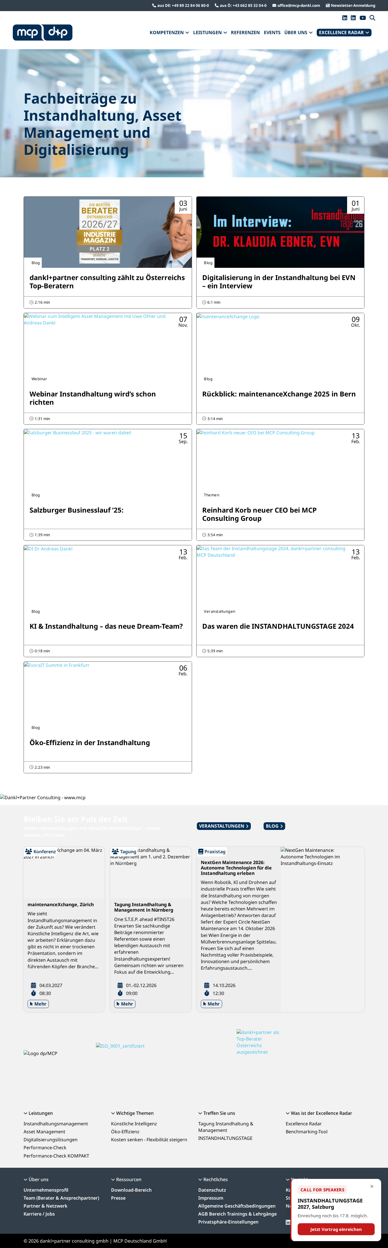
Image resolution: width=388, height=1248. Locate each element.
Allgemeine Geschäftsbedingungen (237, 1206)
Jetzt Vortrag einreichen (336, 1229)
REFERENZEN (245, 32)
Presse (118, 1198)
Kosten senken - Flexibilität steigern (149, 1139)
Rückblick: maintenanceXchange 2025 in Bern (279, 393)
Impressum (210, 1198)
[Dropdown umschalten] (187, 32)
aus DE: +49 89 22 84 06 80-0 (183, 5)
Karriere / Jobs (39, 1214)
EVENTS (272, 32)
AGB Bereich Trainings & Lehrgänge (237, 1214)
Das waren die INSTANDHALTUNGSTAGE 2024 (278, 626)
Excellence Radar (304, 1123)
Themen (211, 494)
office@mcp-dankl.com (299, 5)
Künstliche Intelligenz (134, 1123)
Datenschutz (212, 1190)
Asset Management (44, 1131)
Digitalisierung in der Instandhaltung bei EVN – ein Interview (279, 281)
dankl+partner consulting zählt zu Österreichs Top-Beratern (107, 281)
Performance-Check (45, 1147)
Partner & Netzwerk (45, 1206)
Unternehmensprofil (46, 1190)
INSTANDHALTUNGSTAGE (225, 1138)
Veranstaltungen (219, 611)
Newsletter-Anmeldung (353, 5)
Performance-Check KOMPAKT (56, 1156)
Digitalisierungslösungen (51, 1139)
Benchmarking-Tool (306, 1131)
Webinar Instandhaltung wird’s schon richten (93, 398)
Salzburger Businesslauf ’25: (77, 510)
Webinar (39, 378)
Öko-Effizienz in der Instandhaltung (90, 742)
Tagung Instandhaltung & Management (225, 1126)
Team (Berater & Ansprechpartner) (61, 1198)
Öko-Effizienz (125, 1131)
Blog (36, 262)
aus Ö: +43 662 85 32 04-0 (243, 5)
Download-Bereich (131, 1190)
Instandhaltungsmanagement (56, 1123)
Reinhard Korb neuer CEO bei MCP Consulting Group (259, 514)
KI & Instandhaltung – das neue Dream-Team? (106, 626)
